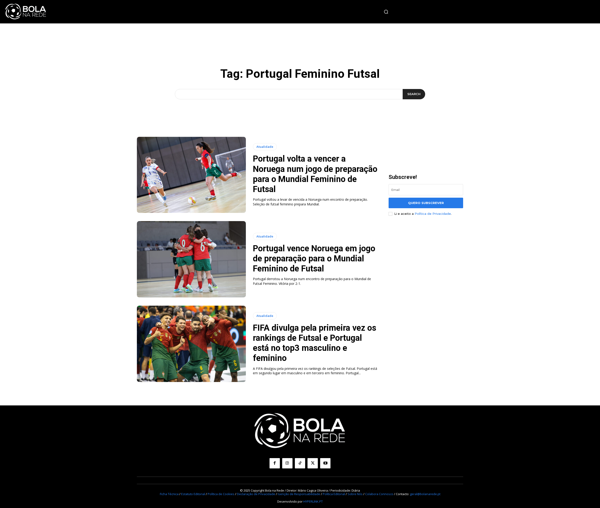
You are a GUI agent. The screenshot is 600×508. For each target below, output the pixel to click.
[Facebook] (275, 463)
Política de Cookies (221, 494)
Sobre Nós (355, 494)
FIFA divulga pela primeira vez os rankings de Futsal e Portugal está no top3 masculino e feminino (314, 343)
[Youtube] (325, 463)
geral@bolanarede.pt (425, 494)
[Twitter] (313, 463)
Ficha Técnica (169, 494)
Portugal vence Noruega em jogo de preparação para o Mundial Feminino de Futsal (314, 259)
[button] (386, 11)
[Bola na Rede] (26, 11)
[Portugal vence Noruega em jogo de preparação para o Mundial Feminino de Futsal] (191, 259)
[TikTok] (300, 463)
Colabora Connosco (379, 494)
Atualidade (264, 147)
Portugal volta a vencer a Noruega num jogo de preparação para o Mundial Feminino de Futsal (315, 174)
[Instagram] (287, 463)
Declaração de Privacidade (256, 494)
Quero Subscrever (426, 203)
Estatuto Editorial (193, 494)
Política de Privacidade (433, 213)
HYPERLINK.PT (313, 501)
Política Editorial (334, 494)
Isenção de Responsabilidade (299, 494)
